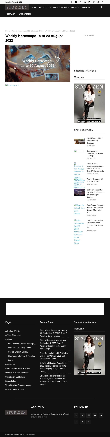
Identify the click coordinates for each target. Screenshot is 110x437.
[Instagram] (80, 2)
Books (74, 7)
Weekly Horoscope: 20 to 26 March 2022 (95, 180)
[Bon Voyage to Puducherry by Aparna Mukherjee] (79, 154)
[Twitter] (98, 2)
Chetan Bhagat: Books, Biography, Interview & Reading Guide (21, 355)
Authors (8, 339)
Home (34, 7)
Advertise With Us (12, 331)
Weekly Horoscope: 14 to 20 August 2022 (27, 31)
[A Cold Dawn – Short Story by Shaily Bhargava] (79, 140)
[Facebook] (72, 2)
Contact (11, 14)
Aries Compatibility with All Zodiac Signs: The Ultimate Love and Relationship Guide (54, 356)
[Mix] (89, 2)
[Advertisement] (55, 23)
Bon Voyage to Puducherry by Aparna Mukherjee (95, 153)
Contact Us (10, 364)
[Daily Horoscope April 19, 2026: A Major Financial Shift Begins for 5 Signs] (79, 231)
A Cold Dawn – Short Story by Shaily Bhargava (94, 140)
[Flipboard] (76, 2)
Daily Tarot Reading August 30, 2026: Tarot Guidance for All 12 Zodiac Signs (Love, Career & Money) (53, 367)
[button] (101, 7)
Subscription (10, 381)
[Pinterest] (94, 2)
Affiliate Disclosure (13, 335)
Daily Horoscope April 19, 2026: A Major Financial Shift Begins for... (95, 224)
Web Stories (25, 14)
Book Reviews (60, 7)
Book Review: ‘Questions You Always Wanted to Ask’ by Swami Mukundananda (95, 167)
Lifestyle (44, 7)
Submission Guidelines (15, 376)
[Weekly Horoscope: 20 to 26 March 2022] (79, 183)
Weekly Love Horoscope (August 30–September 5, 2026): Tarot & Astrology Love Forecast (53, 333)
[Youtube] (103, 2)
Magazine (86, 7)
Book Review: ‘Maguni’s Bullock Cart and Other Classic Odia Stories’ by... (95, 208)
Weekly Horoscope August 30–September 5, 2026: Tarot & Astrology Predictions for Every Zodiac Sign (53, 344)
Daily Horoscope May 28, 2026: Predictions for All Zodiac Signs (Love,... (95, 193)
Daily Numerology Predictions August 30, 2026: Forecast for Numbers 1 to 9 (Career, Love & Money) (53, 380)
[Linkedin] (85, 2)
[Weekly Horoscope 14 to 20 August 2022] (37, 81)
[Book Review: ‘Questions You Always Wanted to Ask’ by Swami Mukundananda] (79, 174)
